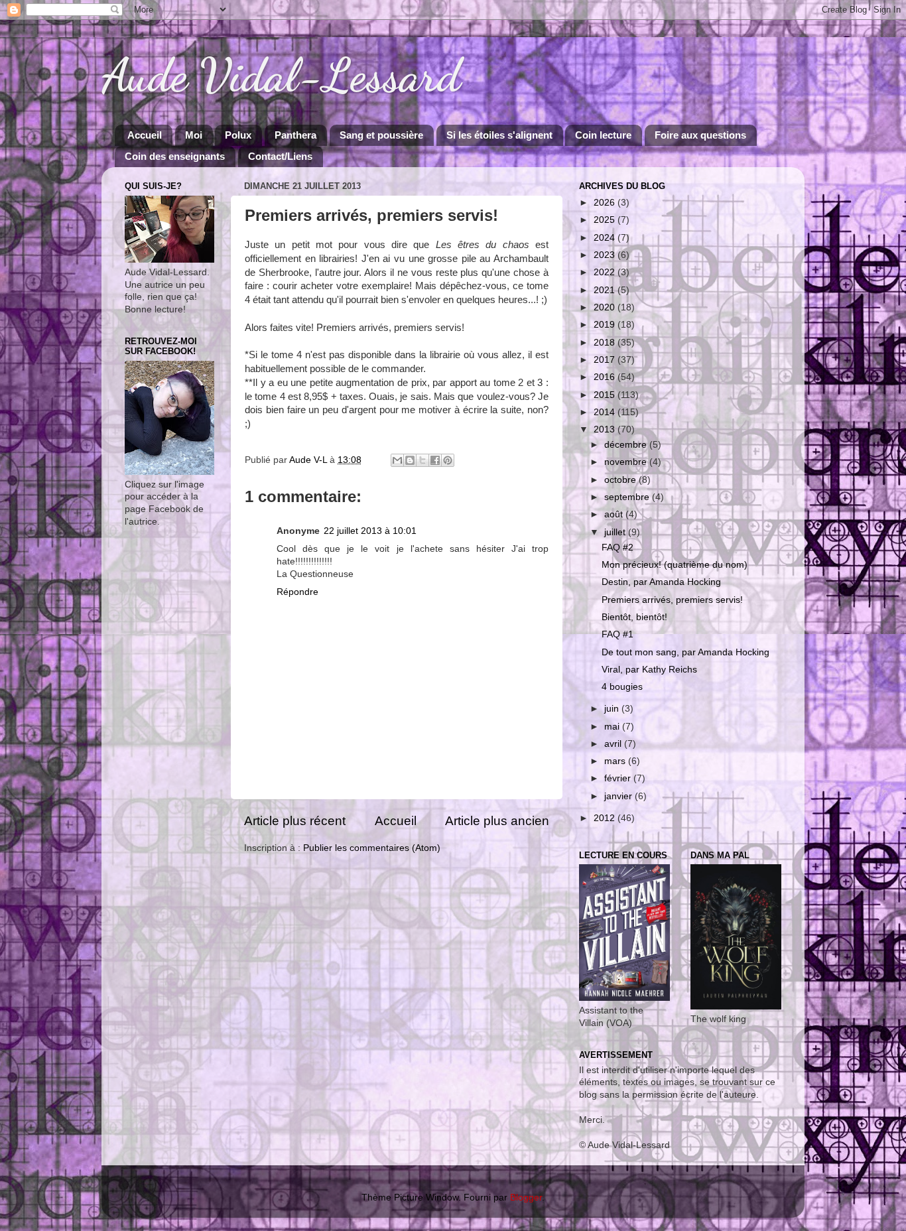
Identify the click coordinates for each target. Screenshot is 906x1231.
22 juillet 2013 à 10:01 (370, 531)
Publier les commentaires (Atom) (371, 848)
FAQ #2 (617, 547)
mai (613, 727)
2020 (605, 307)
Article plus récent (295, 821)
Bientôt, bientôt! (634, 617)
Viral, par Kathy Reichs (649, 670)
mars (616, 761)
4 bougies (622, 687)
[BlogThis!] (410, 460)
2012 (605, 818)
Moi (193, 135)
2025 (605, 220)
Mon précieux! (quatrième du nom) (674, 565)
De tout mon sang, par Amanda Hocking (685, 652)
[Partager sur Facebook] (435, 460)
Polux (238, 135)
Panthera (295, 135)
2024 (605, 238)
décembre (626, 445)
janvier (619, 796)
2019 (605, 325)
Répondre (297, 592)
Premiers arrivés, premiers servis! (672, 600)
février (618, 778)
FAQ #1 (617, 634)
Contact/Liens (280, 156)
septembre (628, 497)
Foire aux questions (700, 135)
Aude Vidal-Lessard (281, 75)
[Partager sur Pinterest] (447, 460)
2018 (605, 343)
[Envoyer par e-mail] (397, 460)
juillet (616, 532)
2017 (605, 360)
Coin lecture (603, 135)
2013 (605, 429)
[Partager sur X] (422, 460)
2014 (605, 412)
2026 (605, 203)
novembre (626, 462)
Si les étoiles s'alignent (499, 135)
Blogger (526, 1197)
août (614, 514)
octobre (621, 480)
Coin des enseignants (175, 156)
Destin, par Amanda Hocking (661, 582)
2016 (605, 377)
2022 (605, 272)
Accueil (144, 135)
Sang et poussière (381, 135)
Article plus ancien (497, 821)
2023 (605, 255)
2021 (605, 290)
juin (612, 709)
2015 (605, 395)
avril (614, 744)
